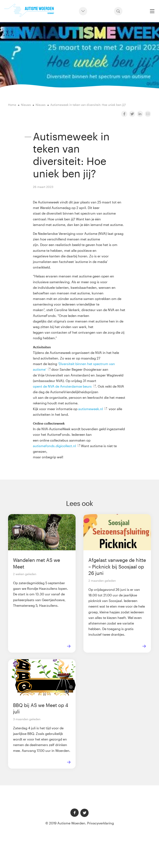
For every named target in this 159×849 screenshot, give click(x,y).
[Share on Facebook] (124, 114)
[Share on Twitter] (132, 114)
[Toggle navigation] (152, 11)
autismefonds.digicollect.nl (54, 446)
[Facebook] (74, 812)
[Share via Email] (148, 114)
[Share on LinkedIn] (140, 114)
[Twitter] (84, 813)
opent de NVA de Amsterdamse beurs (62, 386)
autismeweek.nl (90, 409)
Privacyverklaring (100, 823)
